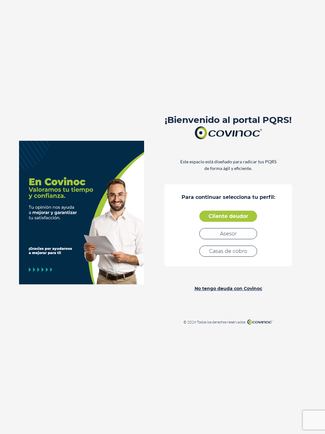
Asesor (228, 234)
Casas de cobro (228, 251)
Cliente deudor (228, 216)
